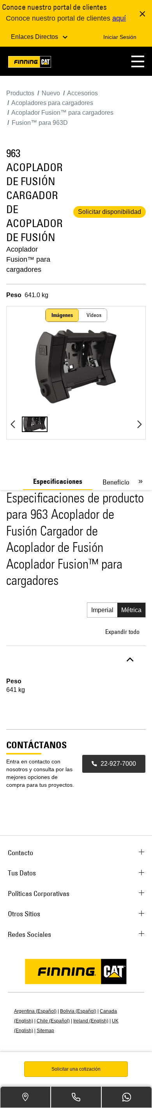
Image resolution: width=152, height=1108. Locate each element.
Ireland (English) (90, 1021)
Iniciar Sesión (119, 37)
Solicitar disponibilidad (109, 211)
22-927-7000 (118, 763)
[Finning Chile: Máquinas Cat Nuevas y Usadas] (29, 63)
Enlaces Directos (35, 36)
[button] (137, 61)
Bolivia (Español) (78, 1011)
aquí (119, 18)
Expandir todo (122, 631)
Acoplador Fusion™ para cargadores (28, 259)
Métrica (131, 610)
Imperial (102, 610)
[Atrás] (13, 424)
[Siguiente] (139, 424)
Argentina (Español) (35, 1011)
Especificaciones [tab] (57, 481)
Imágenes (62, 315)
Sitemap (45, 1030)
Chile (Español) (53, 1021)
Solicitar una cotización (76, 1069)
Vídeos (94, 315)
